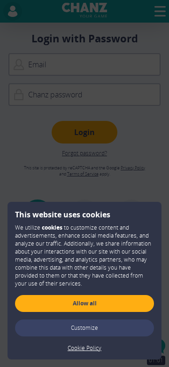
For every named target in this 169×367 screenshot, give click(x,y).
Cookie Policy (84, 348)
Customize (84, 328)
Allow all (85, 303)
